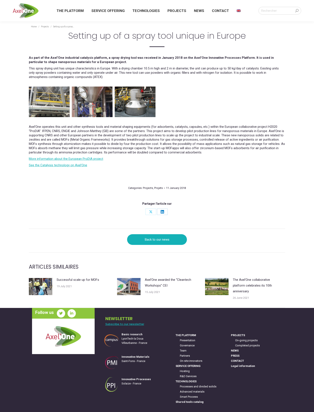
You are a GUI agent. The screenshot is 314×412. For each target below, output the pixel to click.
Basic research (132, 334)
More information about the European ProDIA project (66, 159)
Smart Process (189, 396)
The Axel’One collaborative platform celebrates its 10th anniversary (252, 285)
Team (183, 350)
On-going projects (246, 340)
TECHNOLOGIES (186, 381)
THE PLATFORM (186, 335)
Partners (185, 355)
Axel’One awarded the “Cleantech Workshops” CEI (168, 282)
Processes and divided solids (198, 386)
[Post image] (40, 286)
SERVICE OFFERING (188, 366)
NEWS (235, 350)
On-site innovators (191, 360)
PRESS (235, 355)
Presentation (187, 340)
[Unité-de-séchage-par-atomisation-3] (135, 102)
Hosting (185, 371)
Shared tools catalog (190, 401)
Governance (187, 345)
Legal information (243, 366)
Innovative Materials (135, 356)
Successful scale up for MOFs (78, 280)
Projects (148, 188)
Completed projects (247, 345)
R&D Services (188, 376)
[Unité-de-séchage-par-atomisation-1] (49, 102)
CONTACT (237, 360)
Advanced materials (192, 391)
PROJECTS (238, 335)
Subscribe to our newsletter (124, 324)
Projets (158, 188)
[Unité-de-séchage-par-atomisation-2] (92, 102)
